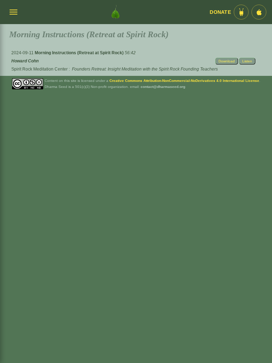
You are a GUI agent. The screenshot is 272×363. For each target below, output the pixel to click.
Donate (220, 12)
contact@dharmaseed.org (163, 87)
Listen (247, 61)
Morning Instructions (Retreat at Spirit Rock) (80, 52)
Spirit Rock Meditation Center (39, 69)
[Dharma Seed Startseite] (115, 12)
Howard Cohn (25, 60)
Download (227, 61)
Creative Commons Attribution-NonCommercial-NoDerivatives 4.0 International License (184, 81)
